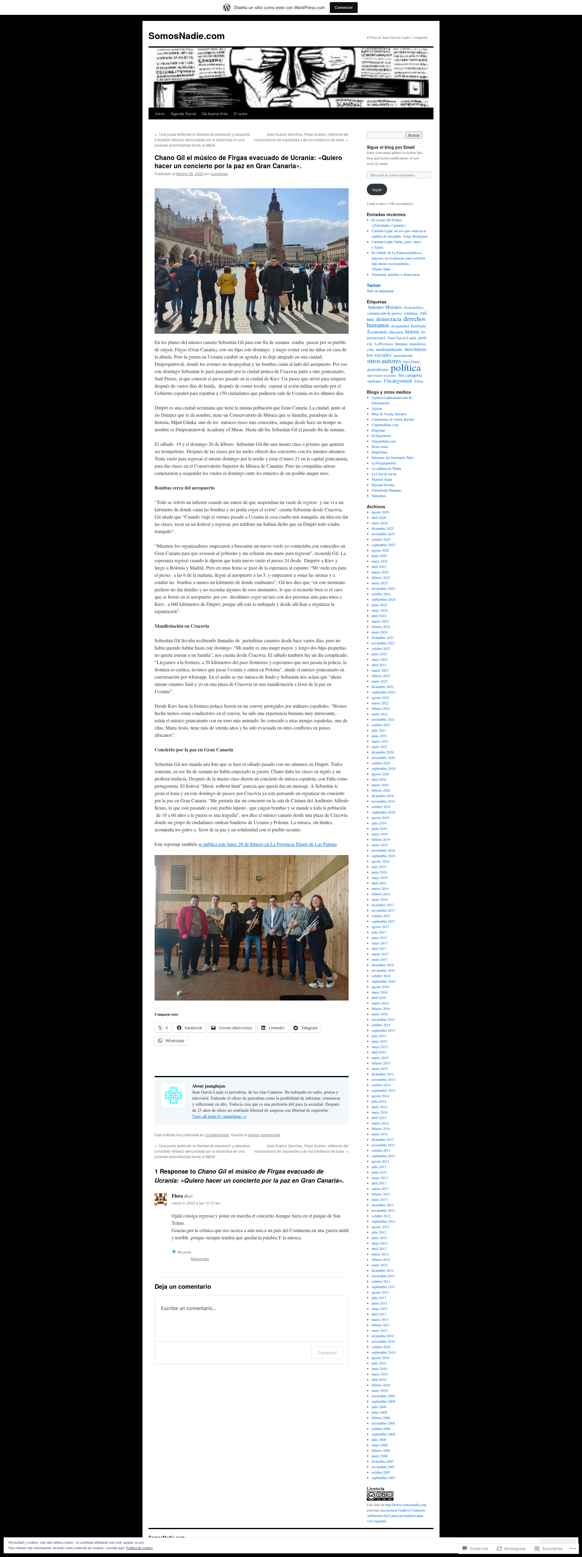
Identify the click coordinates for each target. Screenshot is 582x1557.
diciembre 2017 (383, 904)
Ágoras (377, 408)
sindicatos (374, 381)
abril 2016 (379, 997)
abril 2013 (379, 1183)
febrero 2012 (381, 1259)
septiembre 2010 (383, 1352)
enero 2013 (380, 1199)
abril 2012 (379, 1248)
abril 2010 (379, 1379)
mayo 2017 (380, 943)
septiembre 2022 (383, 692)
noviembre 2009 (383, 1395)
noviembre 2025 (383, 533)
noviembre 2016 (383, 970)
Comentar (327, 1352)
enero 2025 (380, 582)
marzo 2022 (380, 702)
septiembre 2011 (383, 1286)
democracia (388, 318)
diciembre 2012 (383, 1204)
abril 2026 (379, 517)
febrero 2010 (381, 1384)
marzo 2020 (380, 784)
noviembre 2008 (383, 1423)
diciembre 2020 (383, 752)
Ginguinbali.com (384, 441)
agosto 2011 (380, 1292)
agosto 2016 (380, 986)
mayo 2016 (380, 992)
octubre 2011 (381, 1281)
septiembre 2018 (383, 855)
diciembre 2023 (383, 637)
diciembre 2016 (383, 964)
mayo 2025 (380, 561)
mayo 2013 (380, 1177)
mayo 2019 (380, 833)
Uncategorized (217, 1134)
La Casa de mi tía (384, 473)
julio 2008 (379, 1439)
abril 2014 (379, 1117)
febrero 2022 (381, 708)
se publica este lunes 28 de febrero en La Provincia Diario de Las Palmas (267, 844)
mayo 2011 (380, 1308)
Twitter (374, 285)
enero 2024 (380, 632)
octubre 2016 (381, 975)
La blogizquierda (384, 462)
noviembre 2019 (383, 801)
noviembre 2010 (383, 1341)
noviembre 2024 (383, 588)
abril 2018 (379, 882)
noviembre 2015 (383, 1019)
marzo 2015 (380, 1057)
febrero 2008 (381, 1450)
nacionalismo (403, 355)
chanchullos (413, 307)
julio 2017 (379, 932)
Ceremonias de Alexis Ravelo (393, 419)
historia (412, 331)
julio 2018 (379, 866)
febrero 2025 (381, 577)
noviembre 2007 (383, 1466)
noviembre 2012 (383, 1210)
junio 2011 (379, 1303)
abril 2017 (379, 948)
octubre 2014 (381, 1084)
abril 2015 (379, 1052)
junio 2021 (379, 735)
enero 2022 (380, 713)
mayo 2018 (380, 877)
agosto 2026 (380, 512)
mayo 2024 (380, 610)
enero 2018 (380, 899)
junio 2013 (379, 1172)
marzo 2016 (380, 1003)
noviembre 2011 (383, 1275)
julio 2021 (379, 730)
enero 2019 (380, 844)
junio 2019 (379, 828)
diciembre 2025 (383, 528)
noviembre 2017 (383, 910)
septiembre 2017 (383, 921)
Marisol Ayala (382, 479)
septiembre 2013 (383, 1155)
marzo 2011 (380, 1319)
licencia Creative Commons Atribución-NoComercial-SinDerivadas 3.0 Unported (396, 1515)
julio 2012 (379, 1232)
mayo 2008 (380, 1444)
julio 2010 (379, 1363)
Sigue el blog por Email (391, 147)
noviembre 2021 (383, 719)
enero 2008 (380, 1455)
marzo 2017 (380, 953)
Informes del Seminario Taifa (392, 457)
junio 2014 (379, 1106)
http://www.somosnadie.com (405, 1504)
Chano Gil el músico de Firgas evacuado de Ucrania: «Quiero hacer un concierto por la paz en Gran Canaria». (248, 161)
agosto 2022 (380, 697)
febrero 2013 (381, 1193)
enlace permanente (264, 1134)
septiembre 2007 (383, 1477)
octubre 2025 (381, 539)
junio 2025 (379, 555)
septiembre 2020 (383, 768)
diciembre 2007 (383, 1461)
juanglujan (219, 173)
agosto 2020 (380, 773)
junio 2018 (379, 872)
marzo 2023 (380, 670)
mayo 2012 (380, 1243)
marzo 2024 (380, 621)
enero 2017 (380, 959)
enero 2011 (380, 1330)
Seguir (377, 189)
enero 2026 (380, 522)
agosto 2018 (380, 861)
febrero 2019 (381, 839)
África (418, 381)
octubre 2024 (381, 593)
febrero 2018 (381, 893)
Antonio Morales (384, 306)
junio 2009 (379, 1412)
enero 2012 (380, 1264)
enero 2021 (380, 746)
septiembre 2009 (383, 1401)
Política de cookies (139, 1547)
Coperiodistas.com (385, 424)
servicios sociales (381, 375)
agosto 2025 (380, 550)
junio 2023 (379, 653)
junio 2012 (379, 1237)
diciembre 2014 (383, 1073)
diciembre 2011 (383, 1270)
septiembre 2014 (383, 1090)
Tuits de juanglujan (380, 290)
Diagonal (378, 430)
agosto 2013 (380, 1161)
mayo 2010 (380, 1374)
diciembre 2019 (383, 795)
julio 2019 (379, 822)
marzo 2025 (380, 572)
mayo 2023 (380, 659)
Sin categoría (410, 375)
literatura (401, 343)
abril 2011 (379, 1313)
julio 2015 (379, 1035)
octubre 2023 (381, 648)
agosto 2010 (380, 1357)
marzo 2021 (380, 741)
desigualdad (400, 326)
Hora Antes (380, 446)
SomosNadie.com (187, 35)
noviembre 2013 (383, 1144)
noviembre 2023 (383, 642)
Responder (200, 1258)
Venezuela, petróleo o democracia (396, 274)
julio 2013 (379, 1166)
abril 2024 (379, 615)
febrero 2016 (381, 1008)
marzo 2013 (380, 1188)
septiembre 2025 (383, 544)
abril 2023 (379, 664)
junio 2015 (379, 1041)
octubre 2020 (381, 762)
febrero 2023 (381, 675)
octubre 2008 (381, 1428)
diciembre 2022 (383, 686)
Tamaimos (379, 495)
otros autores (384, 360)
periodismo (378, 369)
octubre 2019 (381, 806)
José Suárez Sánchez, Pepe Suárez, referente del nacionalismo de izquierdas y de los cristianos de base (301, 137)
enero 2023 (380, 681)
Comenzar (344, 7)
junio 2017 (379, 937)
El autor (240, 113)
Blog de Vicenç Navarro (389, 413)
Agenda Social (183, 113)
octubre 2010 (381, 1346)
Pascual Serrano (383, 484)
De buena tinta (215, 113)
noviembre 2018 (383, 850)
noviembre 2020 (383, 757)
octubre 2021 (381, 724)
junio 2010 (379, 1368)
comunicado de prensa (384, 313)
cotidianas (411, 313)
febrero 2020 (381, 790)
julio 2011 (379, 1297)
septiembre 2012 (383, 1221)
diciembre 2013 (383, 1139)
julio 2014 (379, 1101)
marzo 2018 (380, 888)
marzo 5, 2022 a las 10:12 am (196, 1202)
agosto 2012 (380, 1226)
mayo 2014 (380, 1112)
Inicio (160, 113)
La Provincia (383, 343)
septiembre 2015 (383, 1030)
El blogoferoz (381, 435)
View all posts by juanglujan (219, 1116)
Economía (377, 331)
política (406, 367)
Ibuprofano (380, 451)
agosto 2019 (380, 817)
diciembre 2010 (383, 1335)
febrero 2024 (381, 626)
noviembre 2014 (383, 1079)
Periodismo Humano (386, 490)
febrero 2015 (381, 1063)
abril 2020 (379, 779)
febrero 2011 (381, 1324)
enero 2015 (380, 1068)
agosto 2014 (380, 1095)
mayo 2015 (380, 1046)
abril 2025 (379, 566)
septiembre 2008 (383, 1434)
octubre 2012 (381, 1215)
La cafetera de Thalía (386, 468)
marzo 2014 (380, 1123)
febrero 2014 (381, 1128)
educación (396, 331)
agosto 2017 (380, 926)
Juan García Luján (402, 337)
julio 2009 (379, 1406)
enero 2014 (380, 1133)
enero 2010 (380, 1390)
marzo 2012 (380, 1253)
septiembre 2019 (383, 812)
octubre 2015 (381, 1024)
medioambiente (389, 349)
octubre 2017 (381, 915)
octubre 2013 (381, 1150)
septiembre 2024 (383, 599)
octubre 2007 (381, 1472)
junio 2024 (379, 604)
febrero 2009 (381, 1417)
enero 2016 (380, 1013)
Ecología (418, 326)
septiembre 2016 (383, 981)
